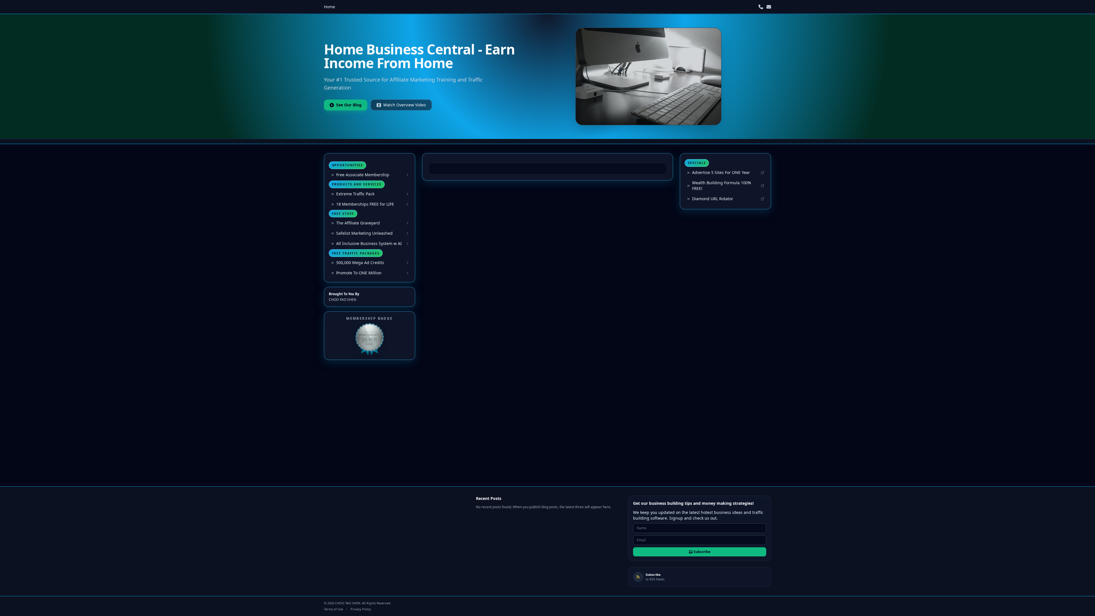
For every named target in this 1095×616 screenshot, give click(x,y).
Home (329, 6)
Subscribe (702, 551)
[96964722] (761, 6)
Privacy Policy (360, 609)
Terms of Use (333, 609)
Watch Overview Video (404, 105)
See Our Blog (349, 105)
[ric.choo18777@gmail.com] (768, 6)
